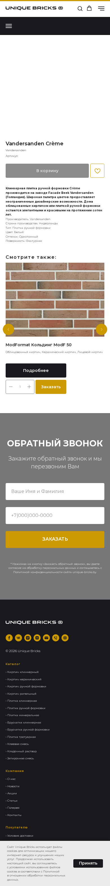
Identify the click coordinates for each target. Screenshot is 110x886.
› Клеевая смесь (17, 744)
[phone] (55, 637)
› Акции (11, 793)
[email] (46, 637)
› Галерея (12, 808)
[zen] (37, 637)
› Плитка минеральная (22, 715)
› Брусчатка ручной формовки (28, 729)
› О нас (11, 779)
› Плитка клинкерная (21, 701)
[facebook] (9, 637)
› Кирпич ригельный (21, 694)
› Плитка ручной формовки (25, 708)
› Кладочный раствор (21, 751)
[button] (80, 8)
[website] (65, 637)
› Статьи (11, 800)
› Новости (12, 786)
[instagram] (27, 637)
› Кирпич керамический (23, 679)
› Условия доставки (19, 835)
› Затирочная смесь (20, 758)
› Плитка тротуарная (21, 737)
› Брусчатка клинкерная (23, 722)
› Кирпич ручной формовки (26, 686)
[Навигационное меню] (101, 8)
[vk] (18, 637)
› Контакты (13, 815)
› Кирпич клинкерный (22, 672)
